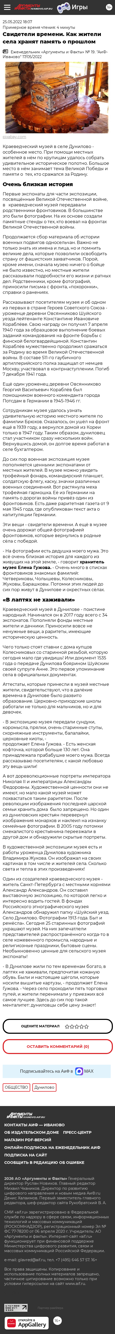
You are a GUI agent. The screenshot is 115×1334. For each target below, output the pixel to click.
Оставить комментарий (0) (58, 1046)
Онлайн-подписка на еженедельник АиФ (52, 1147)
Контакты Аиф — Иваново (34, 1125)
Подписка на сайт (25, 1155)
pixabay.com (14, 136)
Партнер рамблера (50, 1307)
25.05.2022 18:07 (17, 21)
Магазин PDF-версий (27, 1139)
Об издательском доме (31, 1132)
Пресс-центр (77, 1132)
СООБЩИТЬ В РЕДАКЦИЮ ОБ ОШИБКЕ (44, 1162)
